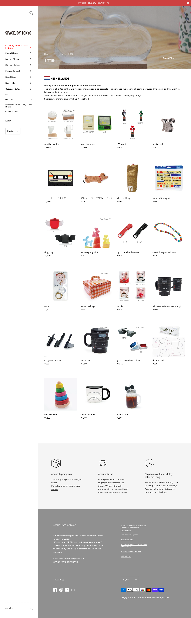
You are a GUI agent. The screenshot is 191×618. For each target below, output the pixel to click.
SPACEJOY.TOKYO (143, 598)
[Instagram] (61, 590)
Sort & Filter (169, 58)
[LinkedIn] (67, 590)
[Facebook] (55, 590)
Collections (59, 54)
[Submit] (31, 608)
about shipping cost (129, 535)
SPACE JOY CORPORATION (66, 562)
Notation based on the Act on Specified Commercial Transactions (133, 527)
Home (47, 54)
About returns (127, 540)
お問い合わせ (126, 556)
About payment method (131, 551)
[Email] (73, 590)
